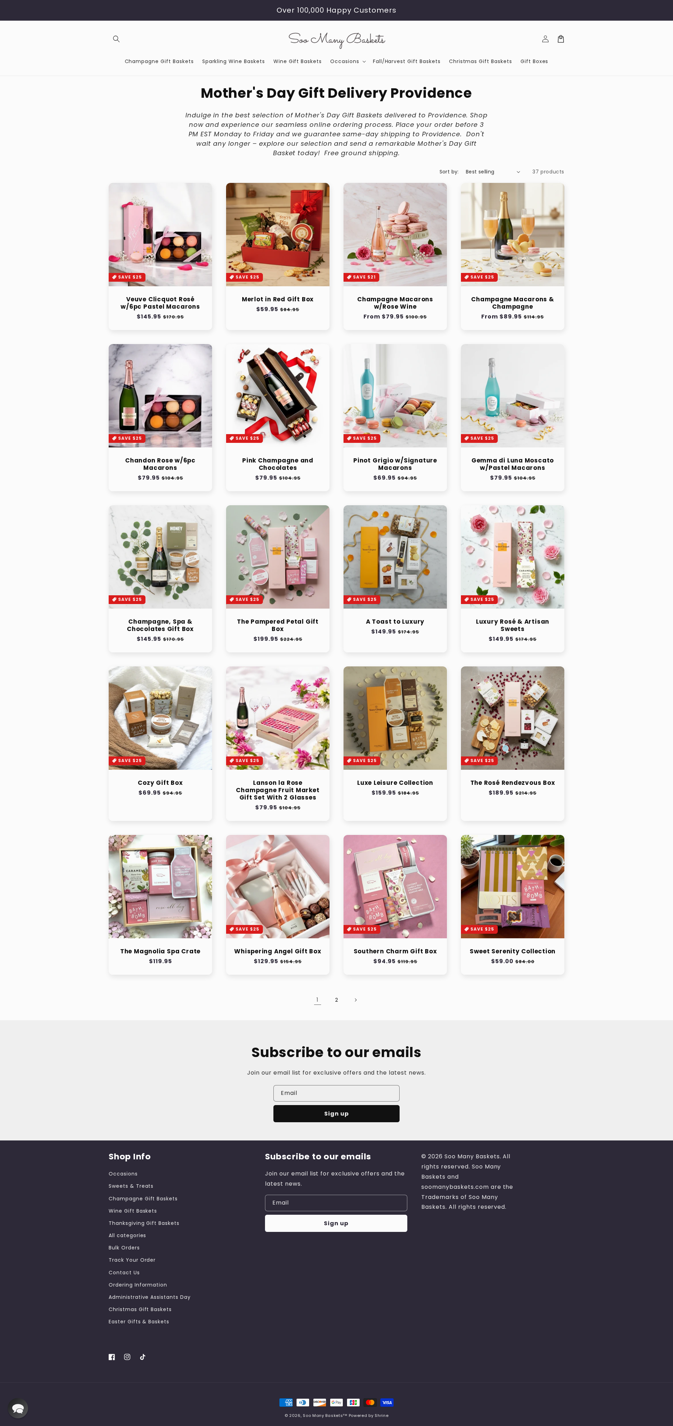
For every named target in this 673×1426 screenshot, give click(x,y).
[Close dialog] (471, 604)
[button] (18, 1408)
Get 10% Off (336, 763)
